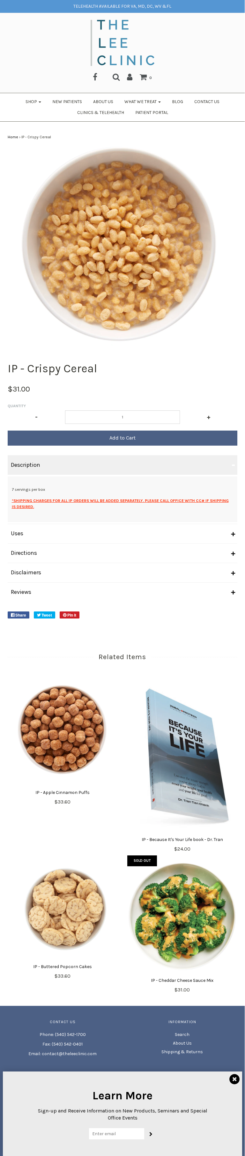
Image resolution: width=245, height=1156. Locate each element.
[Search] (116, 77)
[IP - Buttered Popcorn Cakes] (63, 910)
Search (182, 1034)
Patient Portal (151, 112)
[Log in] (130, 77)
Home (13, 137)
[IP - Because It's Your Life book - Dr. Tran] (182, 755)
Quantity (17, 406)
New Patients (67, 101)
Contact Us (206, 101)
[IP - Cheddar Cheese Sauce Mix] (182, 916)
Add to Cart (122, 438)
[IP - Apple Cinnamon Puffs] (63, 731)
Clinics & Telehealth (100, 112)
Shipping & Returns (182, 1052)
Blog (177, 101)
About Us (103, 101)
